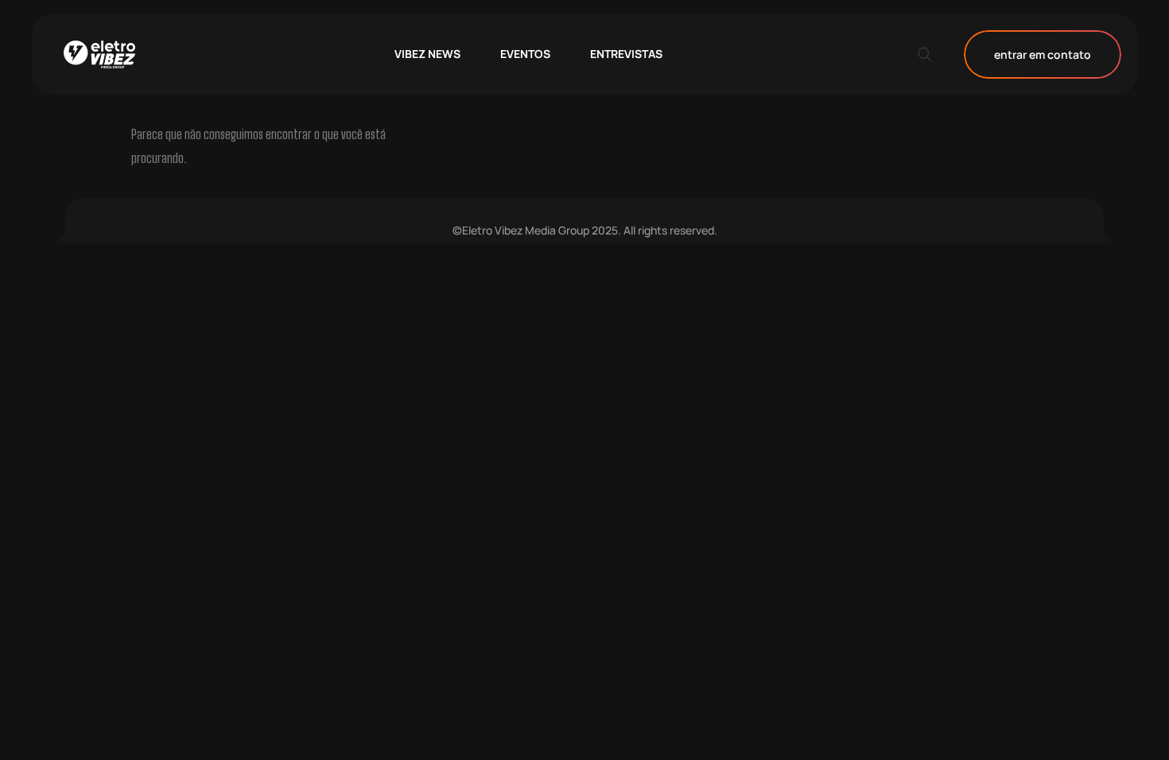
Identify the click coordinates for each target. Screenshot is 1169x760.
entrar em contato (1042, 54)
